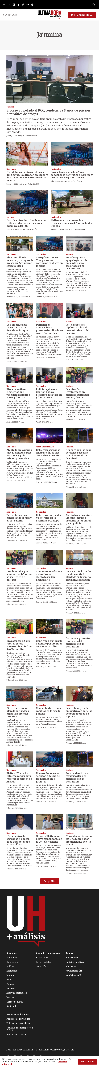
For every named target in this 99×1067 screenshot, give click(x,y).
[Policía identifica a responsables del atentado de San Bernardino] (79, 759)
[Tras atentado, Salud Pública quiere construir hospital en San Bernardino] (19, 626)
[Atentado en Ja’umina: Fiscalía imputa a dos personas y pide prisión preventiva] (19, 435)
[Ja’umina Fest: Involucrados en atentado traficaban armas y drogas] (79, 375)
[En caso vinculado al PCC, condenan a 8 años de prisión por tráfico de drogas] (49, 79)
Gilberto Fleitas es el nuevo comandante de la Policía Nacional (49, 839)
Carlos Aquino (79, 229)
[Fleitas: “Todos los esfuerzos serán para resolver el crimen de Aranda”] (19, 759)
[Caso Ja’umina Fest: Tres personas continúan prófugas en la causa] (49, 243)
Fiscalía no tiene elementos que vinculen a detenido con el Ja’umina (18, 393)
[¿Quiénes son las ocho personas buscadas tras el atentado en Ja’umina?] (79, 435)
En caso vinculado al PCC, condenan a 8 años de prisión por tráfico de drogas (48, 112)
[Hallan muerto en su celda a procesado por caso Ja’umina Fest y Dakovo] (72, 202)
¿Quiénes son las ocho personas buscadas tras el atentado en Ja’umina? (78, 454)
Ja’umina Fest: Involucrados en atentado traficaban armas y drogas (77, 393)
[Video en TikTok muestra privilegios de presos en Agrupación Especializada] (19, 243)
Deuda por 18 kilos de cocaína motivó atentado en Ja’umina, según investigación (78, 575)
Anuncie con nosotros (48, 953)
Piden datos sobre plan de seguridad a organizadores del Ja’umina (17, 712)
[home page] (49, 14)
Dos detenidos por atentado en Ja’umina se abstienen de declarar (18, 575)
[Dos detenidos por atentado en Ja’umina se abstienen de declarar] (19, 557)
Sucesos (10, 107)
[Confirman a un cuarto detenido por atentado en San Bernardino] (49, 626)
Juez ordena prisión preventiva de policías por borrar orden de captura (79, 712)
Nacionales (11, 169)
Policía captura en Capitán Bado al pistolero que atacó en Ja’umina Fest (49, 393)
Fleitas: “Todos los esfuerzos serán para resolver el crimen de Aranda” (19, 777)
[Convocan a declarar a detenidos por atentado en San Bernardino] (49, 557)
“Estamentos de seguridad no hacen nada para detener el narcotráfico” (18, 840)
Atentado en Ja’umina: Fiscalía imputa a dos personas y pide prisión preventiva (19, 454)
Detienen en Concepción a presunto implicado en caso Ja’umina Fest (49, 329)
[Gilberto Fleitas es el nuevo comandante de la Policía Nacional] (49, 822)
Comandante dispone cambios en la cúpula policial (48, 711)
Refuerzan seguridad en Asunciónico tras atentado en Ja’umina (48, 452)
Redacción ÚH (31, 136)
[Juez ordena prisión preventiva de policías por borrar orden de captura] (79, 694)
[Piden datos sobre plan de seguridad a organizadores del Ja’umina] (19, 694)
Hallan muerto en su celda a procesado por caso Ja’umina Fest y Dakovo (71, 223)
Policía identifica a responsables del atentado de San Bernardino (77, 777)
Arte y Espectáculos (45, 447)
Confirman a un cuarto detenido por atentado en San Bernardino (49, 643)
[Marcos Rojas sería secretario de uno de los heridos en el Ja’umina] (49, 759)
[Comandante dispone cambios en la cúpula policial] (49, 694)
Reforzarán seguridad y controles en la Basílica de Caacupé (49, 518)
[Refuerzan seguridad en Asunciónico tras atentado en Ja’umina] (49, 435)
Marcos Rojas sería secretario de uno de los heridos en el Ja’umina (48, 777)
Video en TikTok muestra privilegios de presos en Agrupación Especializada (19, 261)
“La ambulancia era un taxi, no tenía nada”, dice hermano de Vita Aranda (79, 840)
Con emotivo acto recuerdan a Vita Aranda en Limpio (17, 327)
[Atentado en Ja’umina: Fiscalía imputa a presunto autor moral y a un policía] (79, 500)
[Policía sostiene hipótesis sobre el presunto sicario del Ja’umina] (79, 310)
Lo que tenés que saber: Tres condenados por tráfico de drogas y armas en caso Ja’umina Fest (72, 175)
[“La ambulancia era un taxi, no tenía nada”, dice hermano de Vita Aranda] (79, 822)
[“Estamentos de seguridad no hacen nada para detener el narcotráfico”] (19, 822)
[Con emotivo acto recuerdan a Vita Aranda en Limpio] (19, 310)
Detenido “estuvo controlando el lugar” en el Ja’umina (19, 518)
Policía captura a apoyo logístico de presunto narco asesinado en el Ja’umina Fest (76, 263)
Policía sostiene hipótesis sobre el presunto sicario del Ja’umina (77, 329)
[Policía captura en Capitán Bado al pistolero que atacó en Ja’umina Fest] (49, 375)
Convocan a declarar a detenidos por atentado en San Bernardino (49, 575)
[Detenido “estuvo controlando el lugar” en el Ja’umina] (19, 500)
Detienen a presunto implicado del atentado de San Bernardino (78, 642)
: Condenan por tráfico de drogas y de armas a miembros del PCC (26, 223)
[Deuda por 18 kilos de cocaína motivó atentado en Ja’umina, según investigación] (79, 557)
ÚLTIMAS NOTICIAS (82, 15)
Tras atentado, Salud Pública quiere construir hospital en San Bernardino (19, 645)
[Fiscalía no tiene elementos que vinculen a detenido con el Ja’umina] (19, 375)
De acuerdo (87, 1062)
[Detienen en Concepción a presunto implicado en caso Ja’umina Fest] (49, 310)
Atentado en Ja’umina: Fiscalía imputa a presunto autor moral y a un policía (79, 519)
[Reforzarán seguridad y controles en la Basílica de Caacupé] (49, 500)
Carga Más (49, 881)
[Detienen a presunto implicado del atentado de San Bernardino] (79, 626)
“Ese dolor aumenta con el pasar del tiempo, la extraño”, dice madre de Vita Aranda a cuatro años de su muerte (27, 176)
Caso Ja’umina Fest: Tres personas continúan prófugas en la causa (49, 261)
